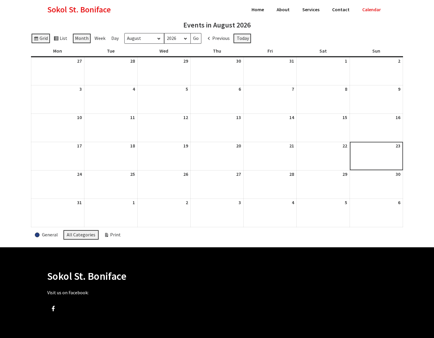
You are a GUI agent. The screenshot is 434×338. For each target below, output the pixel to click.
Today (243, 38)
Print (112, 236)
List (60, 39)
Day (115, 38)
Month (82, 38)
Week (99, 38)
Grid (40, 39)
